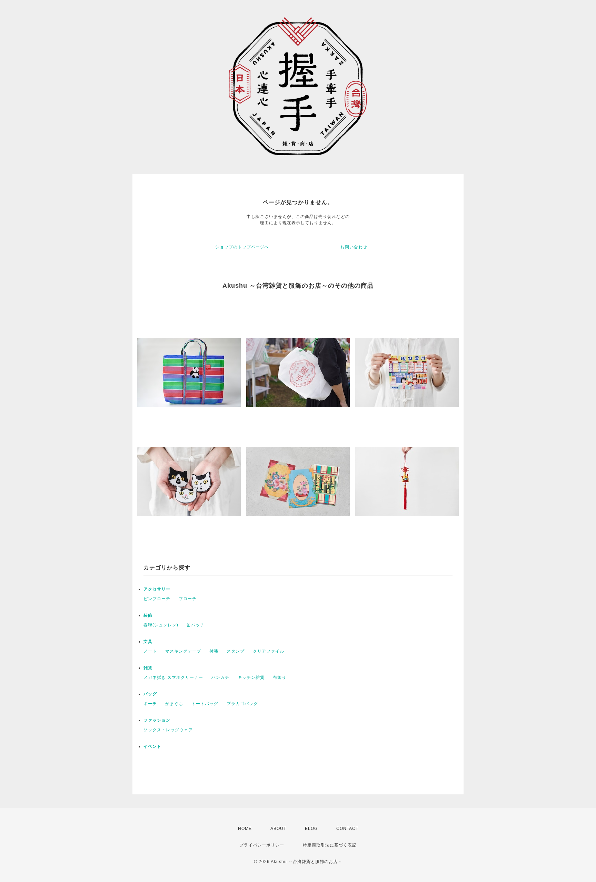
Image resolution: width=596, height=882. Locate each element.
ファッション (156, 720)
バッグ (150, 694)
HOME (245, 828)
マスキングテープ (183, 651)
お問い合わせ (353, 247)
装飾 (147, 615)
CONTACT (347, 828)
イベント (152, 746)
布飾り (279, 677)
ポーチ (150, 703)
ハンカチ (220, 677)
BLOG (311, 828)
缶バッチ (196, 625)
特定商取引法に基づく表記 (330, 845)
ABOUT (278, 828)
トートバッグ (204, 703)
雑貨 (147, 667)
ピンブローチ (156, 598)
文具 (147, 641)
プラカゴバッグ (242, 703)
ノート (150, 651)
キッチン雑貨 (251, 677)
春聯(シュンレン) (160, 625)
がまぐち (174, 703)
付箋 (213, 651)
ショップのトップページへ (242, 247)
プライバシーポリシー (261, 845)
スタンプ (236, 651)
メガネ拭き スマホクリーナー (173, 677)
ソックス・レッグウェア (168, 729)
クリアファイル (268, 651)
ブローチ (188, 598)
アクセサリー (156, 589)
